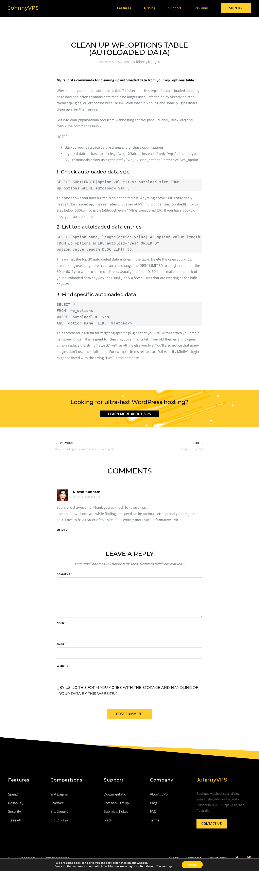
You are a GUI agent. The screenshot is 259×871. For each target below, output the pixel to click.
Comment (64, 574)
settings (167, 866)
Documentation (116, 794)
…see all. (14, 820)
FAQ (153, 811)
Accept (192, 865)
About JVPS (159, 794)
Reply (62, 530)
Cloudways (59, 820)
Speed (13, 794)
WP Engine (59, 794)
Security (14, 811)
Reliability (15, 803)
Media (174, 858)
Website (62, 665)
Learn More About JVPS (129, 414)
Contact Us (211, 823)
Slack (108, 820)
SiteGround (59, 811)
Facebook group (116, 803)
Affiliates (194, 858)
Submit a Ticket (116, 811)
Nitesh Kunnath (87, 492)
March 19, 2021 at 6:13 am (87, 496)
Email (61, 644)
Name (61, 622)
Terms (154, 820)
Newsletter (218, 858)
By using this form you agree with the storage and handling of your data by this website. (128, 690)
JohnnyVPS (23, 8)
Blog (153, 803)
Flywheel (57, 803)
